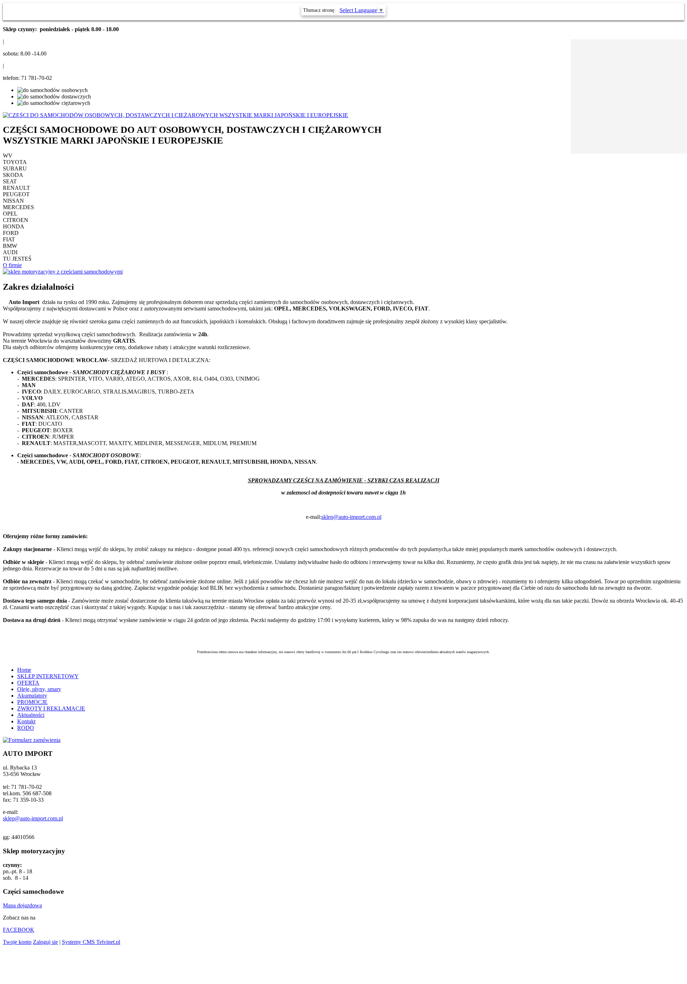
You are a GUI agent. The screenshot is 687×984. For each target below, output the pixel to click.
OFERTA (28, 683)
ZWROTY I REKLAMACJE (51, 708)
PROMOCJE (32, 702)
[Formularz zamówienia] (31, 740)
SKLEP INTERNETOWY (48, 676)
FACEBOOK (18, 930)
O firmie (12, 265)
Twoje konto (17, 942)
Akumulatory (32, 696)
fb (563, 50)
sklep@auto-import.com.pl (351, 517)
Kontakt (26, 721)
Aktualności (30, 715)
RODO (25, 728)
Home (24, 670)
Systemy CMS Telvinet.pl (91, 942)
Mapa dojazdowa (22, 905)
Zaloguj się (45, 942)
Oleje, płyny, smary (39, 689)
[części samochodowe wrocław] (63, 272)
